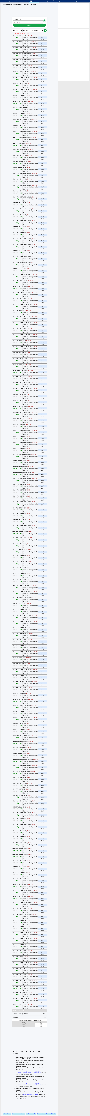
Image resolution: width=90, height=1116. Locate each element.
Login (78, 1)
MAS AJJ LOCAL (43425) (30, 1094)
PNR (26, 1)
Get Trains (30, 25)
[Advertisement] (73, 15)
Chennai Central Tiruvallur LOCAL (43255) (29, 1084)
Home (12, 1)
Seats (49, 1)
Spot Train (19, 1)
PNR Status (7, 1114)
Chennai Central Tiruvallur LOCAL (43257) (29, 1072)
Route (43, 1)
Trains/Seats (35, 1)
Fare (55, 1)
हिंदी (73, 1)
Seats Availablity (30, 1114)
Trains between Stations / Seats (46, 1114)
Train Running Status (18, 1114)
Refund (69, 1)
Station (61, 1)
